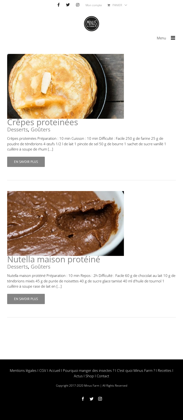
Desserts (17, 129)
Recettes (164, 370)
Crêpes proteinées (42, 122)
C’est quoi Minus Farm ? (136, 370)
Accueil (54, 370)
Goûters (40, 129)
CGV (42, 370)
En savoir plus (26, 162)
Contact (103, 375)
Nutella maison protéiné (53, 259)
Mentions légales (23, 370)
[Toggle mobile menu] (173, 37)
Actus (78, 375)
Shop (90, 375)
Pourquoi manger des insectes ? (88, 370)
